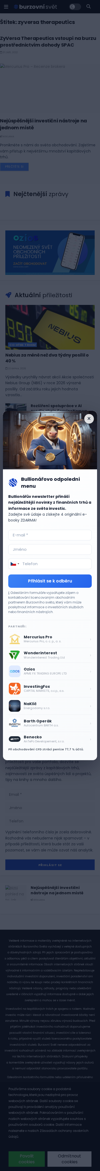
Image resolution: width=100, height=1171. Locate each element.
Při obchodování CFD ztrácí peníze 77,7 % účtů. (46, 749)
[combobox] (15, 564)
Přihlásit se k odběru (50, 581)
